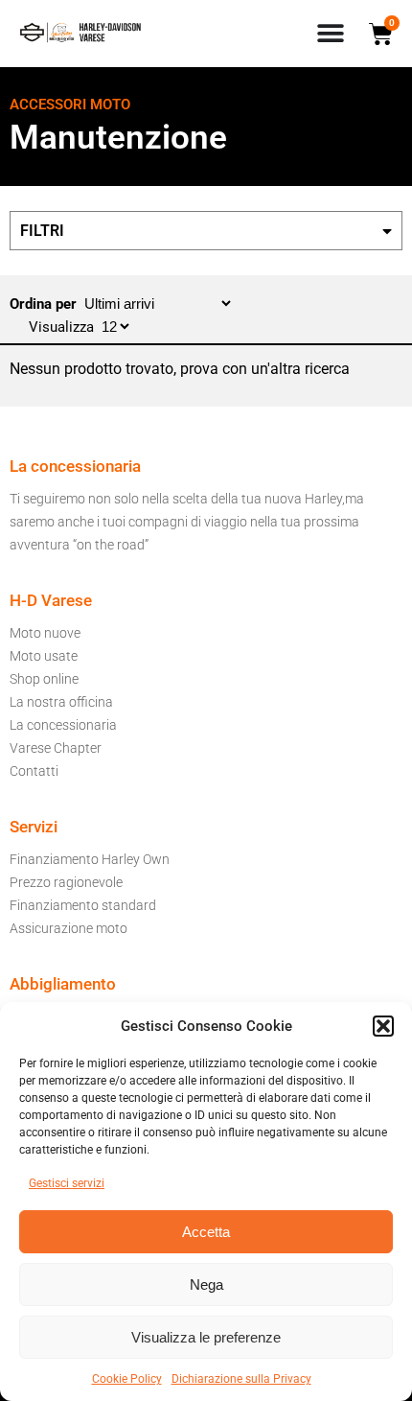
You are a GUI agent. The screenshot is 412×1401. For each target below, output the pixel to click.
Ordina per (45, 304)
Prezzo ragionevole (66, 882)
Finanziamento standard (83, 905)
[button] (383, 1026)
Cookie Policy (127, 1379)
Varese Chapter (56, 748)
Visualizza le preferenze (206, 1337)
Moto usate (44, 656)
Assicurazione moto (68, 928)
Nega (206, 1284)
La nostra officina (61, 702)
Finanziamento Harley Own (90, 859)
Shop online (44, 679)
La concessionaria (63, 725)
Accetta (206, 1232)
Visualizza (63, 327)
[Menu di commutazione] (330, 33)
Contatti (34, 771)
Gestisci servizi (66, 1183)
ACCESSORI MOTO (70, 104)
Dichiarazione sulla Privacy (241, 1379)
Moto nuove (45, 633)
